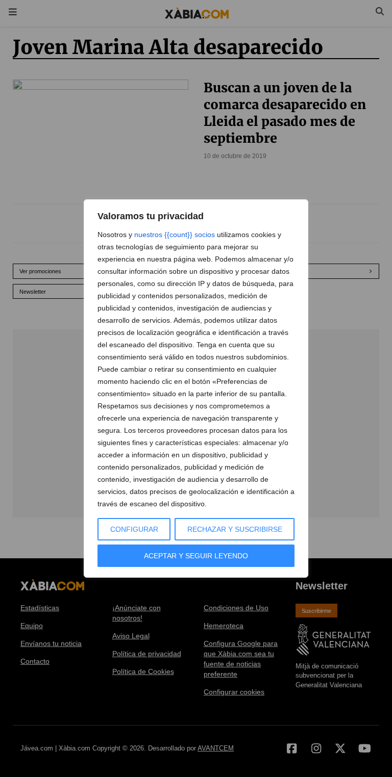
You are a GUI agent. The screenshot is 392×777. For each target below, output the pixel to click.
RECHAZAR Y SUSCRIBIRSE (234, 529)
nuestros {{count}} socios (174, 234)
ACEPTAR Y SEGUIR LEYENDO (196, 556)
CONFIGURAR (134, 529)
